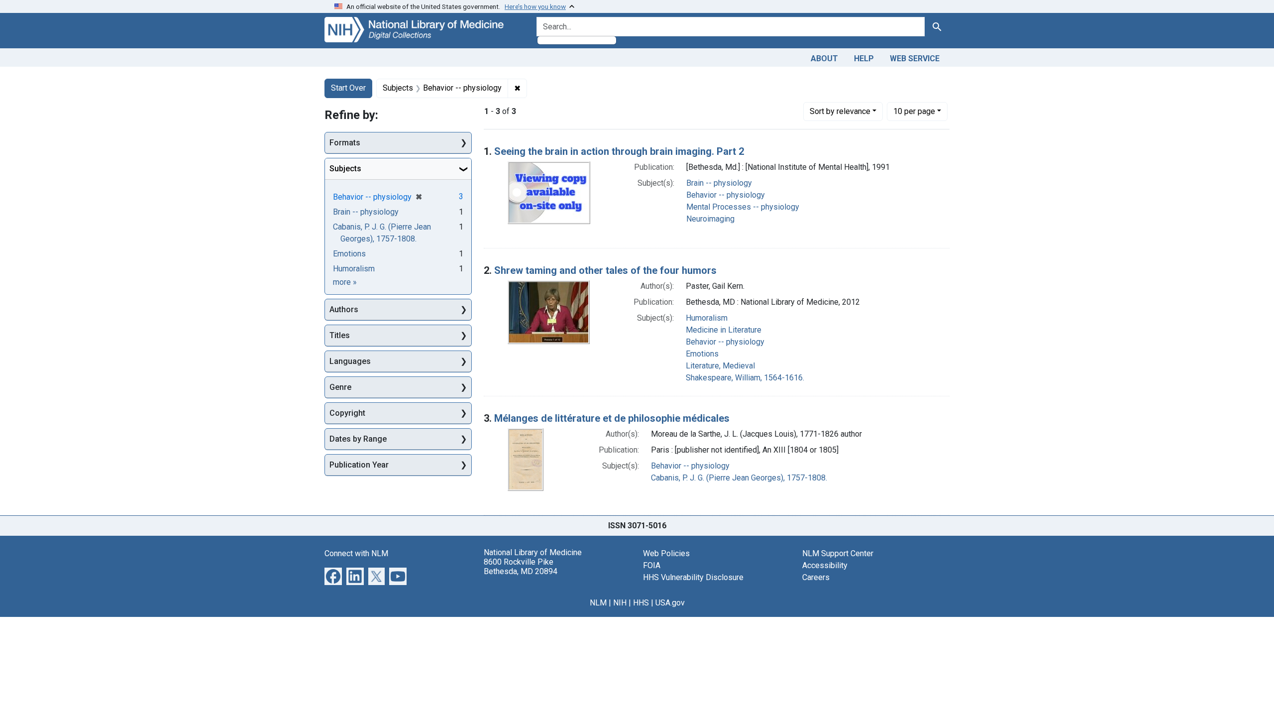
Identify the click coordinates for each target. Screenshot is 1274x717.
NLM (598, 602)
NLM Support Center (837, 553)
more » (345, 282)
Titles (339, 335)
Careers (816, 577)
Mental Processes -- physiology (742, 207)
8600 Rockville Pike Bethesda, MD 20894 (520, 566)
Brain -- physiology (719, 183)
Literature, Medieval (720, 365)
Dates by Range (358, 439)
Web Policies (666, 553)
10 (914, 111)
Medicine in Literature (723, 330)
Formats (344, 142)
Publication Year (359, 465)
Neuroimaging (710, 219)
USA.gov (670, 602)
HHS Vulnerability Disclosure (693, 577)
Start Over (348, 88)
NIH (620, 602)
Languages (350, 361)
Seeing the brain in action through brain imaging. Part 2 (619, 151)
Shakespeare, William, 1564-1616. (745, 377)
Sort (840, 111)
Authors (343, 309)
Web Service (915, 58)
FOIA (651, 565)
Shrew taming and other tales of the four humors (605, 270)
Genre (340, 387)
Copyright (347, 413)
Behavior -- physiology (725, 195)
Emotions (702, 353)
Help (864, 58)
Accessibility (825, 565)
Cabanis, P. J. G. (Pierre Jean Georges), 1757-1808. (739, 477)
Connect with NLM (356, 553)
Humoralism (707, 318)
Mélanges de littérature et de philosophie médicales (612, 418)
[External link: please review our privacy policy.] (333, 575)
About (824, 58)
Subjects (345, 168)
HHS (641, 602)
